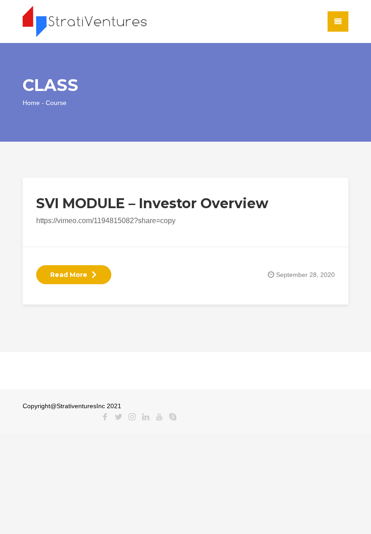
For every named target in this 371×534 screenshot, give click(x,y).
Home (31, 102)
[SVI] (85, 21)
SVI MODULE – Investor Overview (152, 203)
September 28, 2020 (305, 274)
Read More (68, 275)
